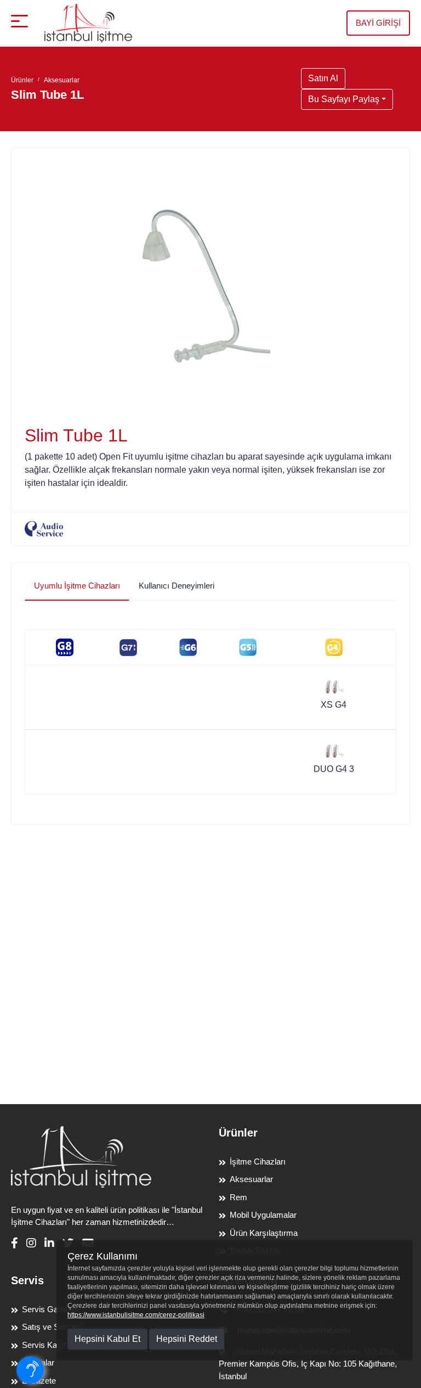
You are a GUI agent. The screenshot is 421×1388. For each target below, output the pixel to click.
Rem (238, 1197)
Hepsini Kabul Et (107, 1339)
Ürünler (22, 80)
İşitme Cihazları (258, 1161)
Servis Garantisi (50, 1309)
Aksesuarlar (61, 80)
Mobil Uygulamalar (263, 1214)
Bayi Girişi (378, 22)
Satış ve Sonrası (52, 1326)
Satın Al (323, 78)
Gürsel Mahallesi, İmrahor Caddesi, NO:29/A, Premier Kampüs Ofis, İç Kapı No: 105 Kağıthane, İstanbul (308, 1364)
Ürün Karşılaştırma (264, 1233)
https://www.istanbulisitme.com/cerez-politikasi (135, 1315)
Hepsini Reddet (186, 1339)
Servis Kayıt (44, 1345)
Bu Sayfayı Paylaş (343, 99)
